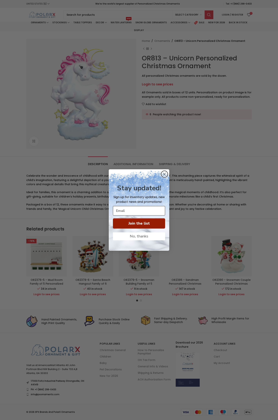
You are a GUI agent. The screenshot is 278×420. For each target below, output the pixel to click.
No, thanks (139, 236)
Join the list (139, 223)
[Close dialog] (164, 174)
